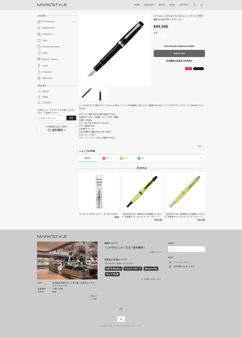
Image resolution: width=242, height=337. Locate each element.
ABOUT (162, 5)
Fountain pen (49, 21)
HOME (137, 5)
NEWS (172, 5)
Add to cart (179, 53)
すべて (88, 158)
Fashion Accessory (51, 47)
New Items (47, 78)
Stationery (47, 34)
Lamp (45, 65)
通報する (201, 146)
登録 (71, 118)
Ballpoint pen (49, 28)
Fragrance (47, 72)
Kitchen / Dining (50, 59)
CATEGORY (149, 5)
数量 (155, 33)
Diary (45, 40)
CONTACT (184, 5)
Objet (45, 53)
